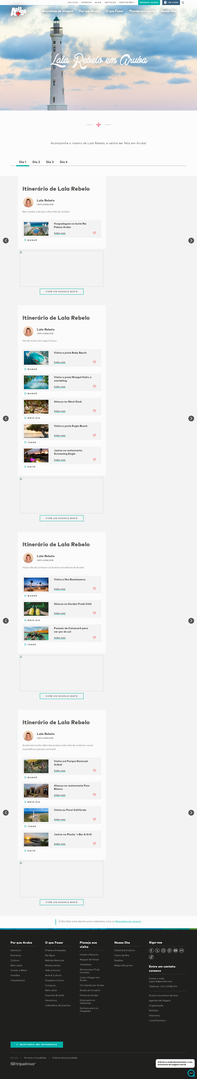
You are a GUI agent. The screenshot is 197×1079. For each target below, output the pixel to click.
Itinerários (51, 1000)
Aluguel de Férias (89, 959)
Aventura (16, 950)
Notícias (110, 2)
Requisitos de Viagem (57, 11)
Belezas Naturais (54, 960)
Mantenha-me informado (38, 1044)
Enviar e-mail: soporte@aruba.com (160, 980)
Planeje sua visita (142, 11)
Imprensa (154, 1015)
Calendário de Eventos (58, 1005)
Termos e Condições (35, 1057)
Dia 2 (36, 162)
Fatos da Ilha (121, 955)
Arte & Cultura (53, 975)
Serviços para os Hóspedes (89, 1009)
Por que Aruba (89, 11)
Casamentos (18, 980)
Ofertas (86, 2)
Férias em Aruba (89, 995)
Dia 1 (22, 162)
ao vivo (72, 2)
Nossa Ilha (168, 11)
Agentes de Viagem (160, 1000)
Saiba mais (59, 233)
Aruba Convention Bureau (163, 995)
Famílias (15, 975)
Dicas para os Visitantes (87, 1001)
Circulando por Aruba (92, 985)
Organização (156, 1005)
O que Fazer (114, 11)
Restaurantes (52, 965)
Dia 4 (63, 162)
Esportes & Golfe (54, 995)
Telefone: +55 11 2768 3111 (163, 986)
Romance (16, 955)
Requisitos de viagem (128, 921)
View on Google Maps (62, 291)
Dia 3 (50, 162)
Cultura (15, 960)
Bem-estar (16, 965)
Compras (50, 985)
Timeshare (86, 964)
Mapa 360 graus (123, 965)
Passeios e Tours (54, 980)
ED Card (173, 2)
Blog (98, 2)
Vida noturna (52, 970)
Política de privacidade (64, 1057)
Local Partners (157, 1020)
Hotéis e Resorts (89, 954)
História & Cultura (124, 950)
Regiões (118, 960)
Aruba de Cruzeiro (90, 990)
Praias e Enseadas (55, 950)
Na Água (50, 955)
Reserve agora (149, 2)
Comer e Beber (19, 970)
